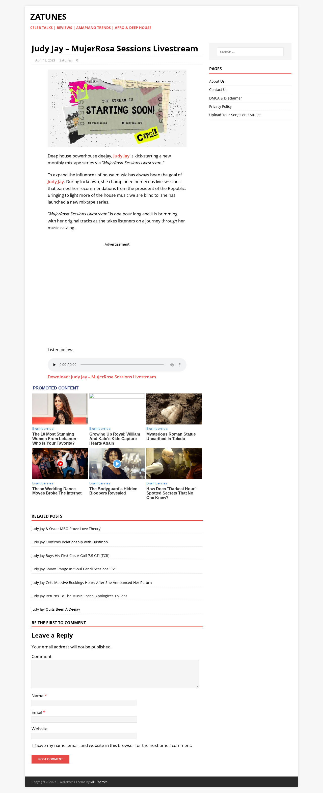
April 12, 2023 (45, 60)
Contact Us (218, 89)
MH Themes (98, 782)
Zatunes (66, 60)
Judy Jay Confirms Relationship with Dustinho (70, 542)
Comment (41, 656)
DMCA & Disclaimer (225, 98)
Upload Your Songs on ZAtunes (235, 114)
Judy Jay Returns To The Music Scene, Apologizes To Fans (79, 595)
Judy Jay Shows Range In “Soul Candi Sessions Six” (74, 569)
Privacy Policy (220, 106)
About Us (217, 81)
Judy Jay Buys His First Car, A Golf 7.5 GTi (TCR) (70, 555)
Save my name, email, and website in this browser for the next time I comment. (114, 745)
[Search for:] (250, 51)
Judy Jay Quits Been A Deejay (56, 609)
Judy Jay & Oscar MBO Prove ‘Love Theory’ (66, 528)
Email (37, 712)
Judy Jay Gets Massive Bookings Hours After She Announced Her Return (92, 582)
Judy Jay (121, 156)
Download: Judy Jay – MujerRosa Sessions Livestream (102, 377)
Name (38, 696)
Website (40, 729)
